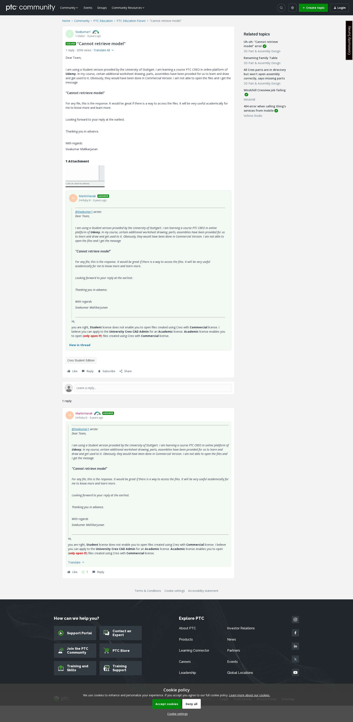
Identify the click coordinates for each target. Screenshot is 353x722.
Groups (102, 8)
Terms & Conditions (148, 591)
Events (88, 8)
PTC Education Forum (131, 21)
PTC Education (103, 21)
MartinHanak (87, 196)
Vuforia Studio (253, 116)
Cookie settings (174, 591)
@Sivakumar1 (84, 212)
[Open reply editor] (148, 387)
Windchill (249, 99)
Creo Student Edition (81, 360)
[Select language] (292, 8)
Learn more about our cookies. (249, 695)
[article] (148, 493)
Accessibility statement (203, 591)
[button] (313, 8)
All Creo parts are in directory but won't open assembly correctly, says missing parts (265, 74)
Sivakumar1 (83, 32)
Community (81, 21)
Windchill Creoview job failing (265, 90)
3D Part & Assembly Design (262, 51)
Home (66, 21)
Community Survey (349, 40)
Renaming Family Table (260, 58)
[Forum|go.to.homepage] (30, 7)
